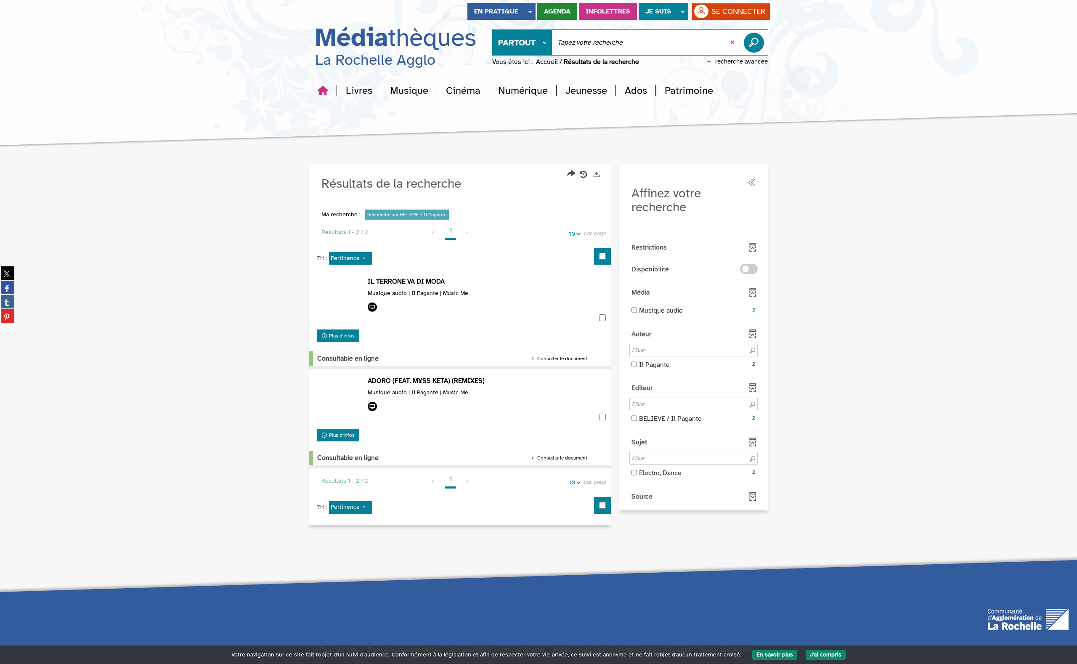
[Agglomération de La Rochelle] (1028, 619)
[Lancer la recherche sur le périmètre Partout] (755, 42)
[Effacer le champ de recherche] (733, 42)
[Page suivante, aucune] (467, 233)
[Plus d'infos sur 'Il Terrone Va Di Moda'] (340, 301)
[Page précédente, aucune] (433, 233)
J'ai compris (825, 654)
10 (572, 233)
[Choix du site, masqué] (530, 11)
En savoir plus (774, 654)
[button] (359, 90)
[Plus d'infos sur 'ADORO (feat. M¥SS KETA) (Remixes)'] (340, 400)
